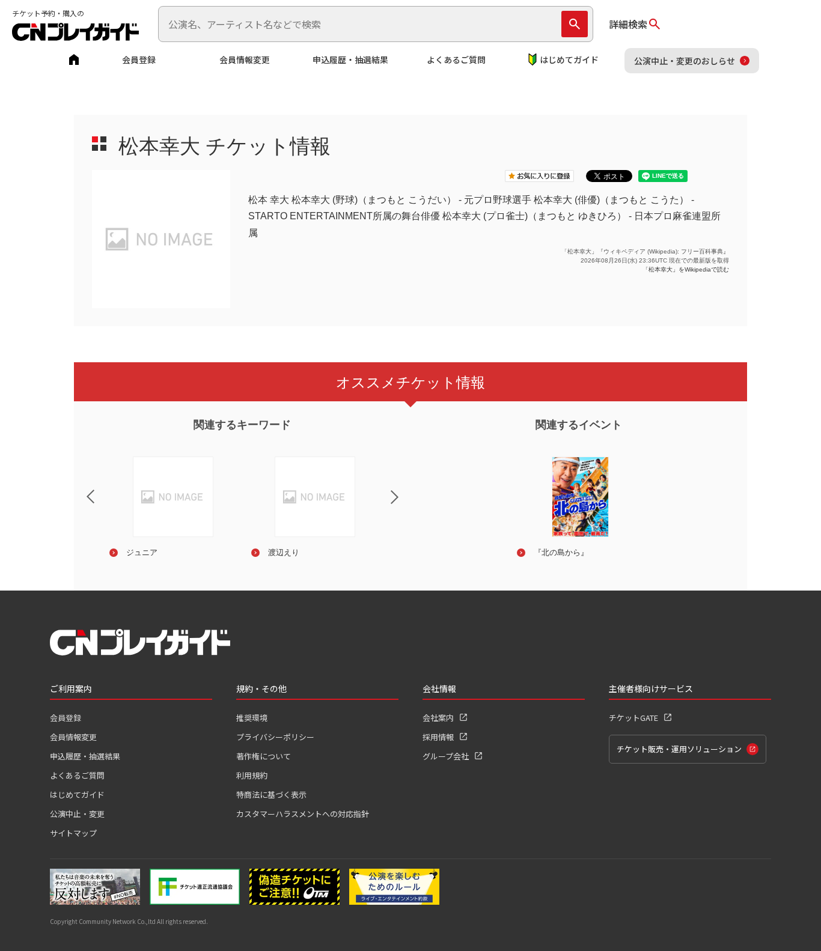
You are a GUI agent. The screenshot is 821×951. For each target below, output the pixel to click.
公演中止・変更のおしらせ (684, 61)
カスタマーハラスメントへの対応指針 (302, 813)
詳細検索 (628, 24)
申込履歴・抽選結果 (350, 59)
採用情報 (438, 737)
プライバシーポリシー (275, 737)
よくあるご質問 (456, 59)
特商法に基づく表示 (271, 794)
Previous (80, 489)
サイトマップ (73, 833)
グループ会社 (446, 756)
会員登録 (139, 59)
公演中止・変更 (77, 813)
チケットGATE (633, 717)
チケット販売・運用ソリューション (679, 749)
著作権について (263, 756)
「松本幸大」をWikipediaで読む (685, 269)
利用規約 (251, 775)
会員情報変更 (244, 59)
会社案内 (438, 717)
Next (404, 504)
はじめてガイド (569, 59)
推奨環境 (251, 717)
